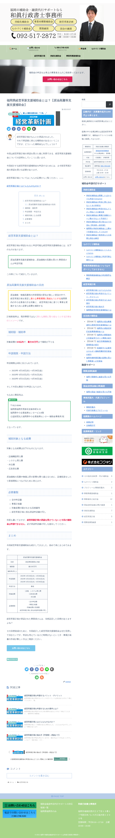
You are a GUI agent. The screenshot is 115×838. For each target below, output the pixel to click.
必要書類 (28, 219)
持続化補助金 (98, 511)
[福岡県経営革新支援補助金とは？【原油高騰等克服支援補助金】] (19, 129)
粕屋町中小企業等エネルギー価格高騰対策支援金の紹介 (98, 351)
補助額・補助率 (31, 208)
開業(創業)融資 (98, 522)
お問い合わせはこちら (57, 79)
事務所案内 (90, 407)
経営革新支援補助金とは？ (35, 201)
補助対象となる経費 (33, 215)
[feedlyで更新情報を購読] (37, 677)
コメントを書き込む (39, 775)
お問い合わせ (99, 177)
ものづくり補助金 (98, 482)
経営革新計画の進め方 (95, 307)
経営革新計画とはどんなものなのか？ (24, 186)
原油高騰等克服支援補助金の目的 (42, 204)
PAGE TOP (58, 796)
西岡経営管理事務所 (102, 151)
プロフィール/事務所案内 (98, 488)
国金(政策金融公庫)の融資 (98, 505)
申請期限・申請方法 (33, 212)
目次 (36, 195)
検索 (83, 99)
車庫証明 (89, 422)
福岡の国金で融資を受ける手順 (98, 392)
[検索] (109, 104)
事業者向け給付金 (98, 499)
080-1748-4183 (105, 166)
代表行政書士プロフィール (97, 410)
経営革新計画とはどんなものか (98, 290)
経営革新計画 (13, 659)
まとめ (27, 223)
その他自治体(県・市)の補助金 (98, 476)
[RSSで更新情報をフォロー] (42, 677)
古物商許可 (90, 425)
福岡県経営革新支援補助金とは (98, 310)
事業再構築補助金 (98, 493)
